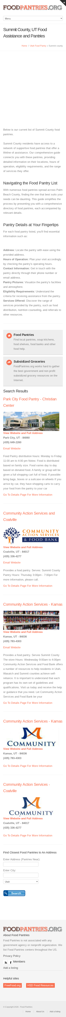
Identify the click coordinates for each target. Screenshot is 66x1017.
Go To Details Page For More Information (27, 494)
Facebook (10, 962)
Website (16, 448)
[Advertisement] (33, 85)
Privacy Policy (12, 955)
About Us (40, 1011)
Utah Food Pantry (38, 46)
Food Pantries (33, 9)
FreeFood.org (12, 985)
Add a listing (10, 967)
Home (24, 46)
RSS (5, 962)
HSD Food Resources (40, 985)
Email (6, 448)
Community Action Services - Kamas (32, 604)
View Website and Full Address (23, 433)
